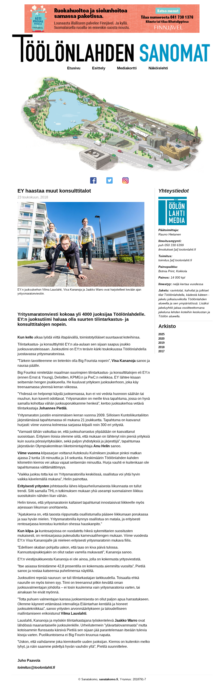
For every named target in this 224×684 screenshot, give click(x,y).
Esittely (98, 68)
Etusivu (73, 68)
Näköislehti (158, 68)
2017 (161, 351)
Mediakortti (127, 68)
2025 (161, 334)
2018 (161, 347)
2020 (161, 338)
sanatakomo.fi (108, 679)
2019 (161, 342)
